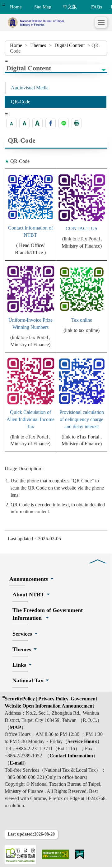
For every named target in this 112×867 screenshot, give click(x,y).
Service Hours (82, 741)
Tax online (81, 320)
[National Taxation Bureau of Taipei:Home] (50, 22)
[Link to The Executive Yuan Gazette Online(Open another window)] (20, 854)
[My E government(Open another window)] (80, 854)
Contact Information (71, 755)
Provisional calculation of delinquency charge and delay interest (81, 419)
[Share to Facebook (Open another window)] (50, 123)
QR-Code (20, 101)
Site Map (42, 6)
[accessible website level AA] (55, 854)
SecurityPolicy (20, 698)
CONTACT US (81, 228)
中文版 (70, 6)
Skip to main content (22, 4)
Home (16, 45)
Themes (38, 45)
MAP (15, 727)
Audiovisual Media (30, 87)
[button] (101, 22)
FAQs (96, 6)
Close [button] (97, 556)
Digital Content (69, 45)
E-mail (17, 762)
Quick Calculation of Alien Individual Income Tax (30, 419)
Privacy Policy (52, 698)
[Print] (77, 123)
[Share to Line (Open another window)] (63, 123)
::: (3, 4)
